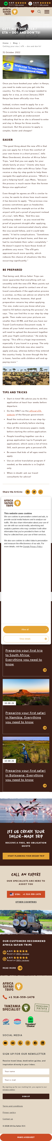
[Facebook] (35, 1043)
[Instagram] (27, 1043)
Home (6, 43)
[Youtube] (5, 1043)
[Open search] (39, 12)
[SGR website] (6, 1022)
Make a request (26, 1137)
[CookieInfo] (12, 503)
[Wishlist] (33, 12)
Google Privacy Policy (32, 546)
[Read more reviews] (27, 4)
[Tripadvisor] (12, 1043)
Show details (25, 639)
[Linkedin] (42, 1043)
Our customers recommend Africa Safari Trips (24, 943)
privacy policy (9, 1090)
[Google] (20, 1043)
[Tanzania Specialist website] (16, 1008)
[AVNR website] (17, 1022)
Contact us (8, 1119)
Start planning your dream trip (26, 856)
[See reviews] (26, 955)
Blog (15, 43)
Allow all (25, 629)
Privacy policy (9, 1112)
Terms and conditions (13, 1106)
